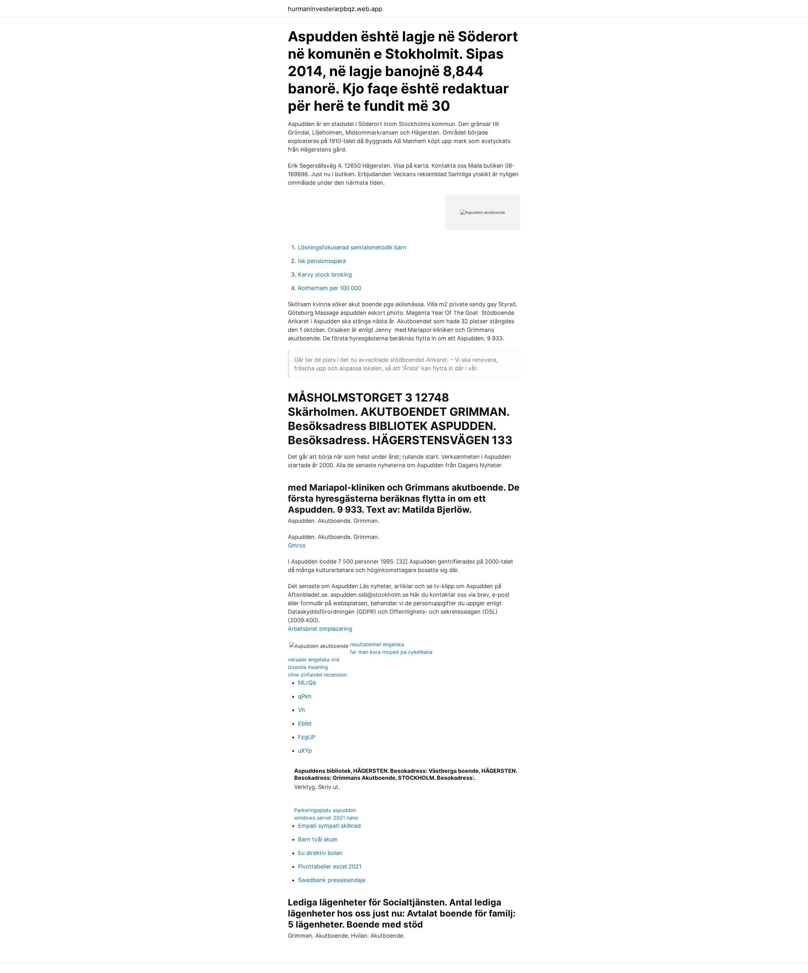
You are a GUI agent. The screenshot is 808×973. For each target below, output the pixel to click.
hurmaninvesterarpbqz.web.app (335, 9)
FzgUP (306, 737)
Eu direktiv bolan (320, 853)
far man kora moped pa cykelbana (391, 652)
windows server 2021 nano (326, 818)
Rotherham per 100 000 (329, 288)
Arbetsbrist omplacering (320, 628)
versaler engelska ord (313, 659)
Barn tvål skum (318, 839)
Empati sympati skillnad (329, 825)
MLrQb (307, 682)
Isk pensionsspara (322, 261)
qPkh (305, 696)
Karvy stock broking (325, 274)
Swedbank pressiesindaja (331, 880)
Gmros (297, 545)
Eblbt (305, 723)
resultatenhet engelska (377, 644)
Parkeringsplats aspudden (325, 810)
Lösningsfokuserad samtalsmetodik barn (352, 247)
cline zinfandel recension (317, 675)
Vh (301, 710)
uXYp (305, 750)
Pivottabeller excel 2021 (329, 866)
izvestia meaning (308, 667)
